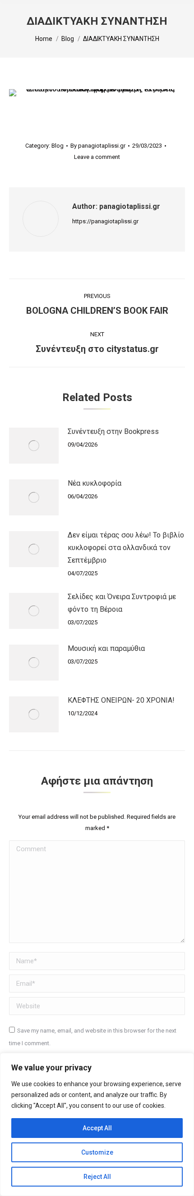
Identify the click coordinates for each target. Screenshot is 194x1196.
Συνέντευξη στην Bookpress (113, 431)
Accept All (97, 1128)
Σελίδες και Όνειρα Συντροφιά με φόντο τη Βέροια (122, 603)
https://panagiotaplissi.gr (105, 221)
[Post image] (34, 446)
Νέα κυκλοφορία (94, 483)
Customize (97, 1152)
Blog (57, 145)
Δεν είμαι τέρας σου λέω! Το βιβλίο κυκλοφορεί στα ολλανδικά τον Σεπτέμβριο (126, 547)
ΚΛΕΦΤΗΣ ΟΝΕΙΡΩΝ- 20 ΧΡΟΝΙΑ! (121, 700)
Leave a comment (97, 156)
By (97, 145)
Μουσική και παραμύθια (106, 648)
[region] (97, 1124)
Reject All (97, 1176)
